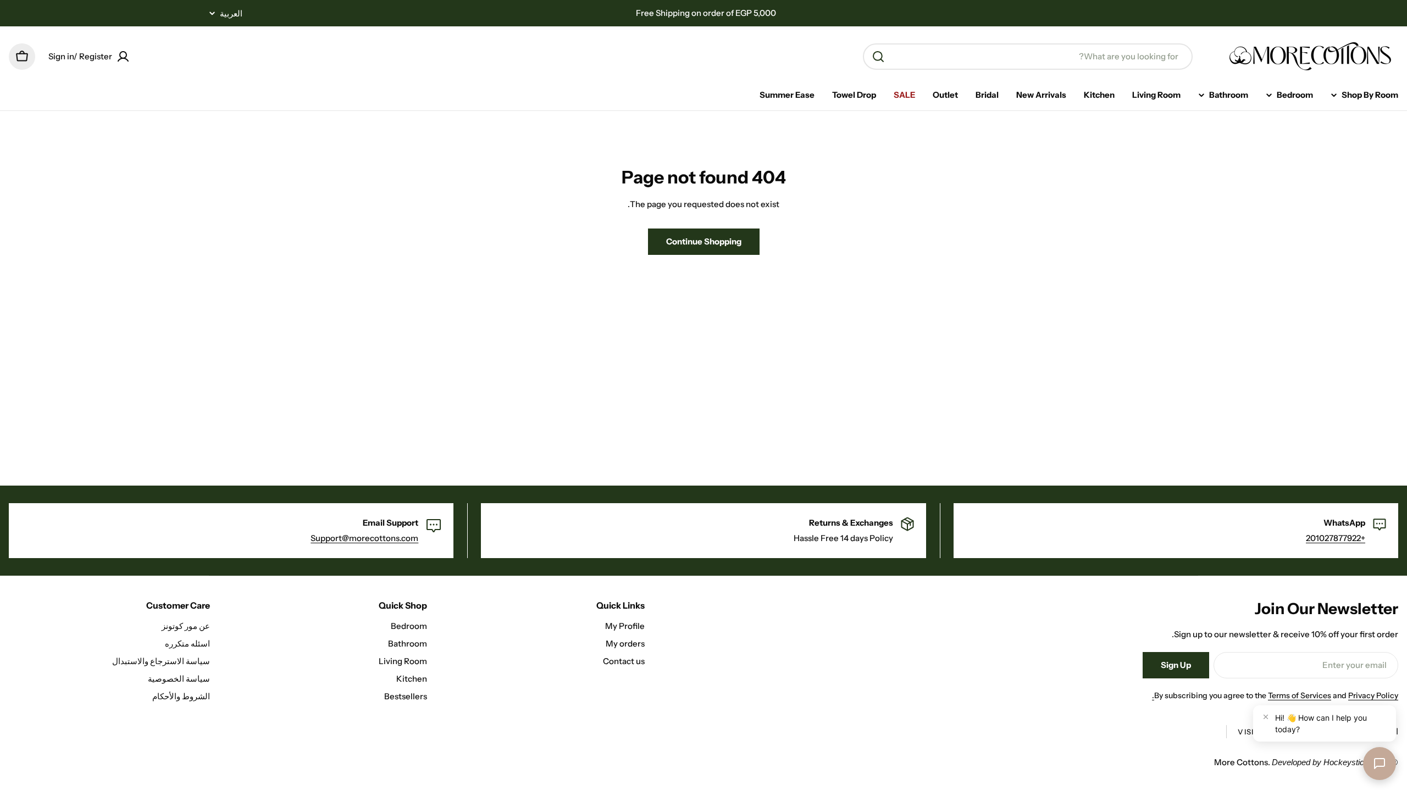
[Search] (878, 56)
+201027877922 (1335, 538)
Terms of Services (1299, 695)
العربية (231, 13)
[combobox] (1028, 56)
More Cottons (1241, 762)
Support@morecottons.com (364, 538)
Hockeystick (1346, 762)
